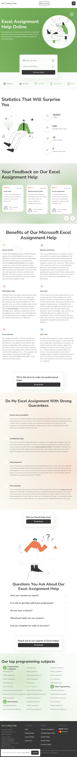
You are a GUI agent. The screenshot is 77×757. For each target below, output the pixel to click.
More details (25, 753)
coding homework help (16, 263)
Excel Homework (8, 687)
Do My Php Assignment (34, 698)
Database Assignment (33, 702)
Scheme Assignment (9, 679)
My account (44, 3)
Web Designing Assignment (58, 694)
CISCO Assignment (32, 679)
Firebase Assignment (56, 705)
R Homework (30, 683)
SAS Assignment (8, 683)
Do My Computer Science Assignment (14, 694)
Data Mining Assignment (34, 709)
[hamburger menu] (73, 3)
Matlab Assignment (8, 675)
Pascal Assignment (56, 675)
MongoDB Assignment (9, 705)
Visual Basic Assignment (34, 675)
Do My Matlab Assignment (34, 690)
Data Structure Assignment (58, 709)
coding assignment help (43, 447)
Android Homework (56, 683)
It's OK (35, 752)
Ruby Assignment (32, 671)
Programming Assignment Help (9, 3)
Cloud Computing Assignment (12, 709)
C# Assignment (31, 668)
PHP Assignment (8, 671)
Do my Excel (38, 384)
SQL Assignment (55, 702)
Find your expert (38, 72)
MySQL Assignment (32, 705)
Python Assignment (56, 671)
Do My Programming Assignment (13, 690)
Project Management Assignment (36, 694)
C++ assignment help (65, 489)
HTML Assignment (8, 698)
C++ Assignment (55, 679)
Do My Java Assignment (57, 690)
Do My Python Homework (58, 698)
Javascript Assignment (56, 668)
